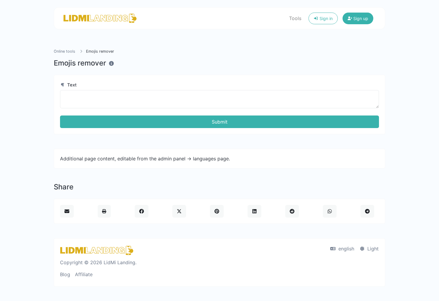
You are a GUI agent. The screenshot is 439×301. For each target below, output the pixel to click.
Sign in (325, 18)
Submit (220, 122)
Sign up (360, 18)
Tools (295, 18)
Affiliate (84, 274)
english (345, 249)
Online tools (64, 51)
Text (71, 85)
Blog (65, 274)
